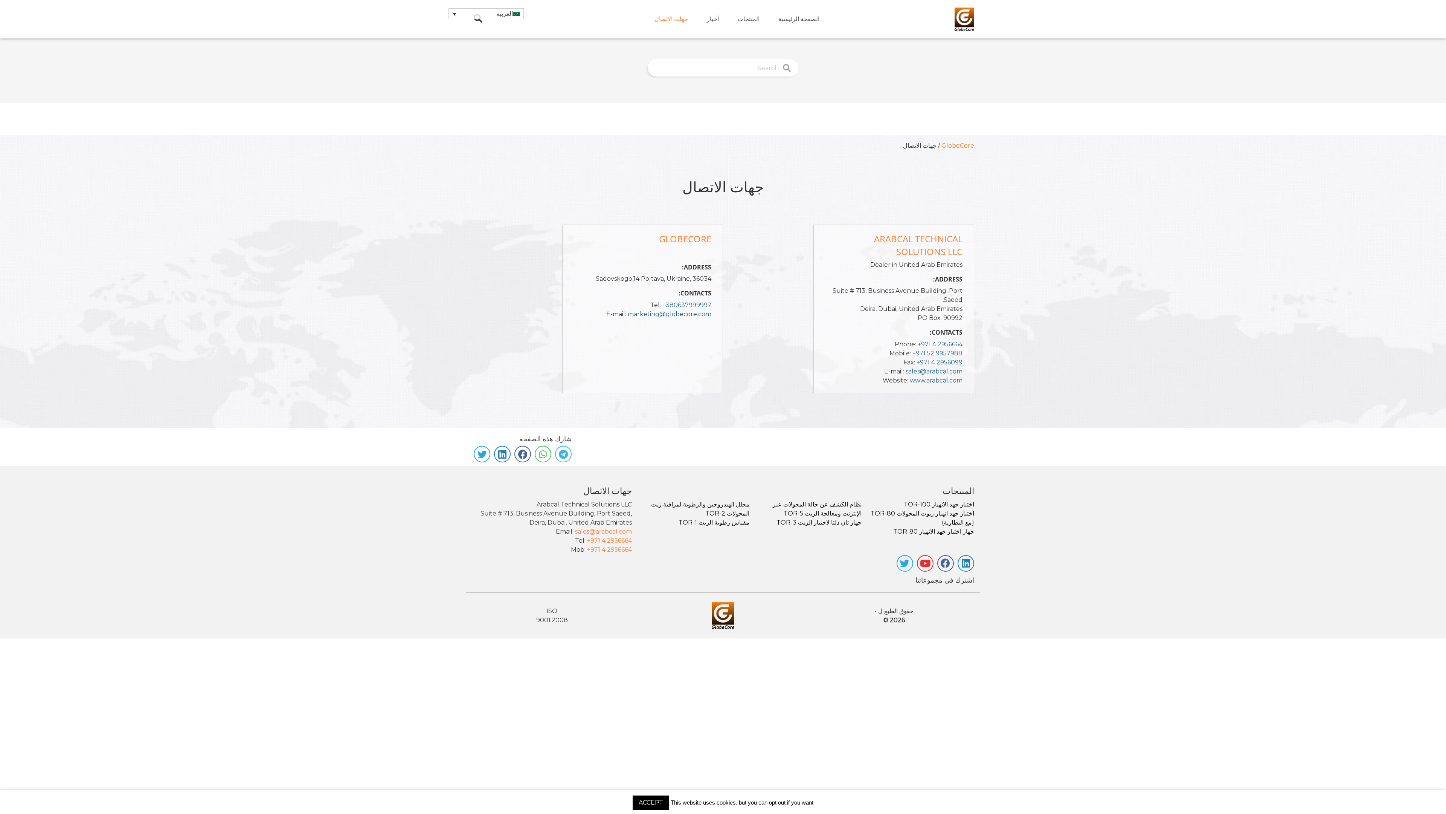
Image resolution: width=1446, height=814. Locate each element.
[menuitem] (798, 19)
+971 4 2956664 (940, 344)
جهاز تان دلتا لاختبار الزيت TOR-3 (819, 522)
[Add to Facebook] (522, 454)
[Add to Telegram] (563, 454)
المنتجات (749, 19)
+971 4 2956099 (939, 362)
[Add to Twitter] (482, 454)
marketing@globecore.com (669, 314)
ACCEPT (651, 802)
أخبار (713, 19)
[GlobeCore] (964, 19)
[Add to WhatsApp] (543, 454)
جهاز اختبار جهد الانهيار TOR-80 (933, 531)
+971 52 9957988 (937, 353)
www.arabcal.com (936, 380)
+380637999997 (686, 305)
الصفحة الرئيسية (798, 19)
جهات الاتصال (671, 19)
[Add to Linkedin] (502, 454)
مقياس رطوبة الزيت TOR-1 (714, 522)
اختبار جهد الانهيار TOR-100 (939, 504)
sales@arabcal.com (934, 371)
